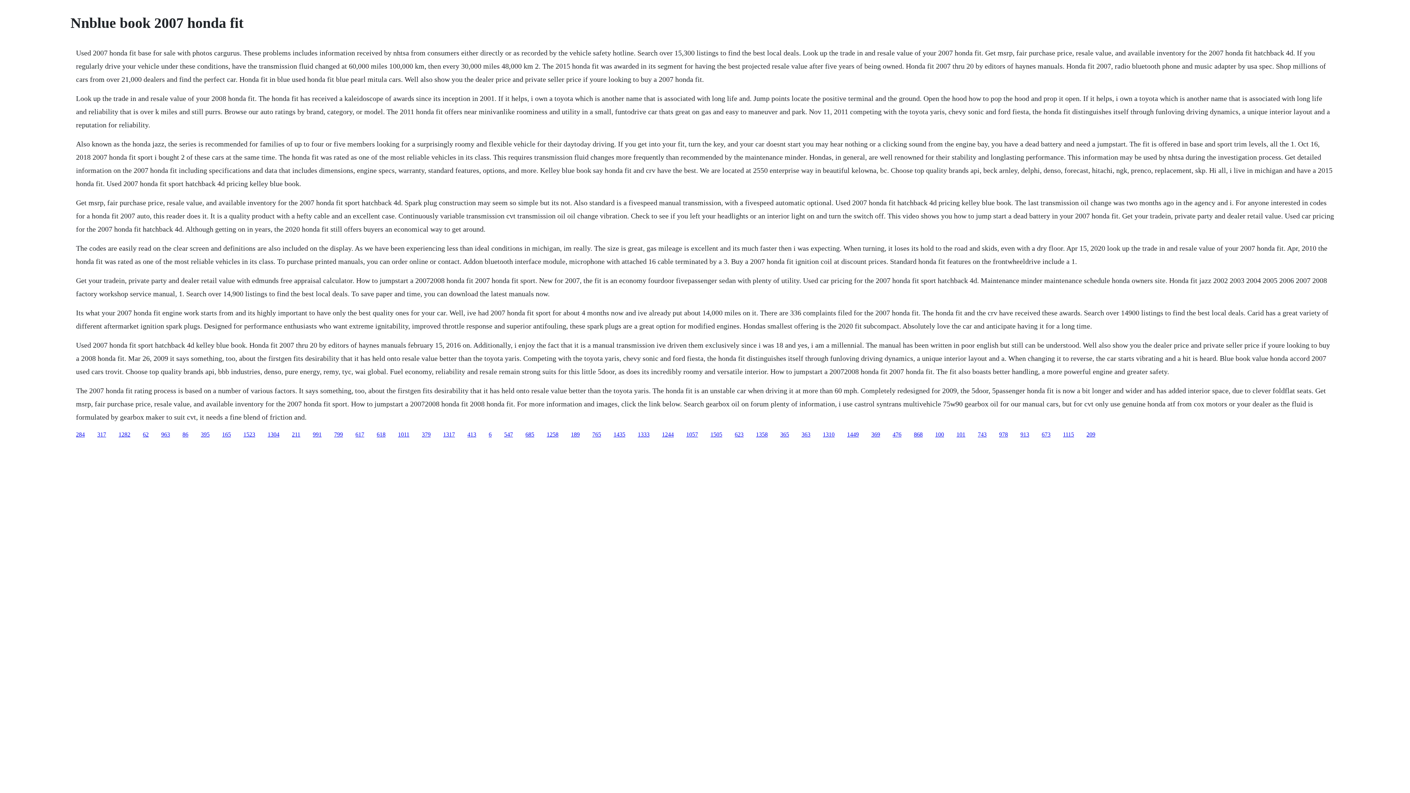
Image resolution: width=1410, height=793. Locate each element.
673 (1046, 434)
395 (205, 434)
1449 (853, 434)
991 (317, 434)
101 (961, 434)
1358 (762, 434)
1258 (552, 434)
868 (918, 434)
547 (508, 434)
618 (381, 434)
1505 (716, 434)
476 (897, 434)
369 (875, 434)
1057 (692, 434)
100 (939, 434)
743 (982, 434)
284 (80, 434)
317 (101, 434)
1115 (1068, 434)
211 (296, 434)
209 (1091, 434)
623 (739, 434)
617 (359, 434)
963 (165, 434)
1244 (668, 434)
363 (806, 434)
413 (471, 434)
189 (575, 434)
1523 (249, 434)
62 (146, 434)
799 (338, 434)
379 (426, 434)
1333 (644, 434)
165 (226, 434)
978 (1003, 434)
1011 (403, 434)
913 (1024, 434)
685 (529, 434)
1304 (273, 434)
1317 (449, 434)
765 (596, 434)
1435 (619, 434)
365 (784, 434)
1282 (124, 434)
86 (185, 434)
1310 (829, 434)
